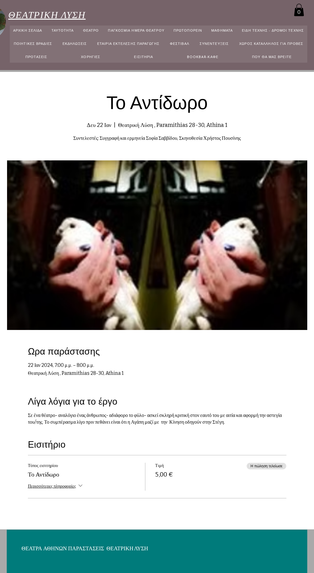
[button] (299, 10)
